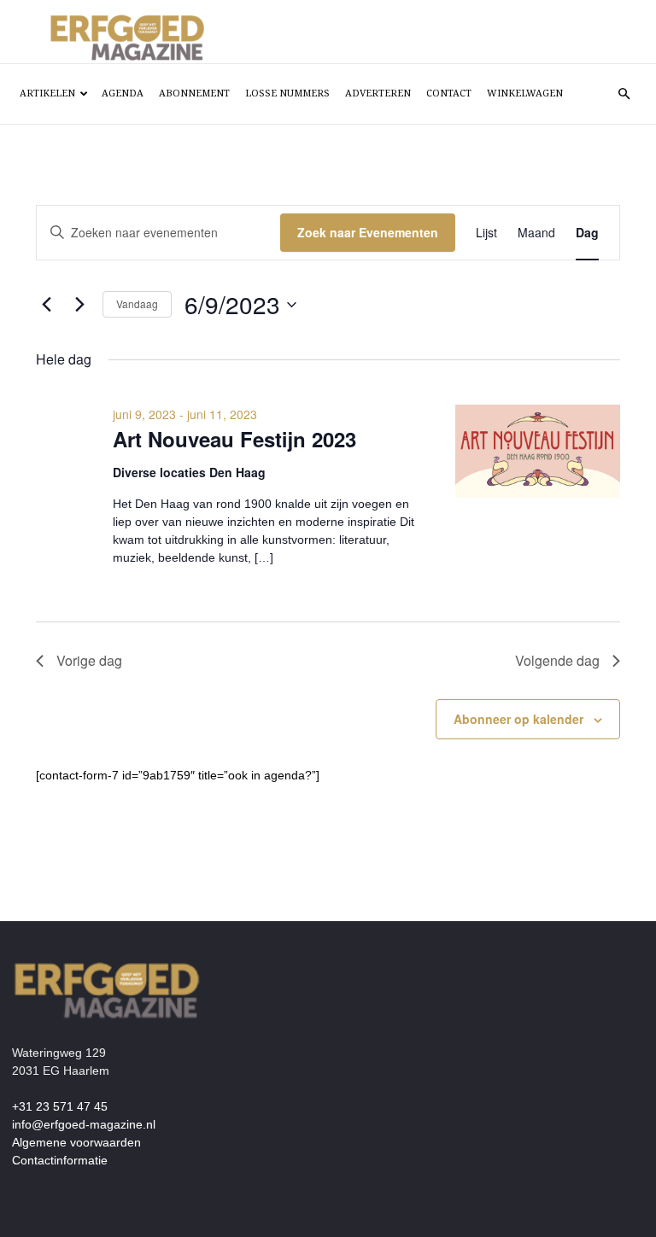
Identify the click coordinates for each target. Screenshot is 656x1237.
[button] (623, 94)
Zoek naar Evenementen (367, 232)
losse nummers (287, 93)
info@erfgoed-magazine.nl (83, 1124)
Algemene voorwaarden (76, 1142)
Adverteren (378, 93)
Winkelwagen (525, 93)
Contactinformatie (60, 1160)
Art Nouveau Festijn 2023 (234, 438)
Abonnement (194, 93)
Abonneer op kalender (518, 718)
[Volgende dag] (79, 305)
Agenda (123, 93)
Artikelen (47, 93)
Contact (449, 93)
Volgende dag (557, 660)
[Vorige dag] (46, 305)
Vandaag (137, 303)
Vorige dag (89, 660)
